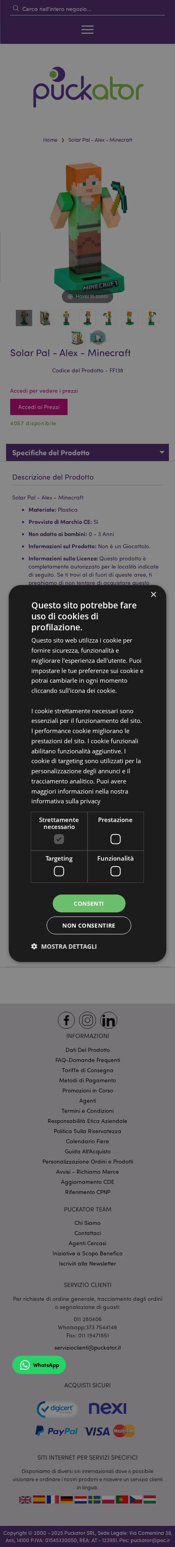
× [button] (153, 594)
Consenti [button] (89, 903)
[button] (64, 946)
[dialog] (87, 773)
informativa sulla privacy (66, 801)
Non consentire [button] (89, 925)
